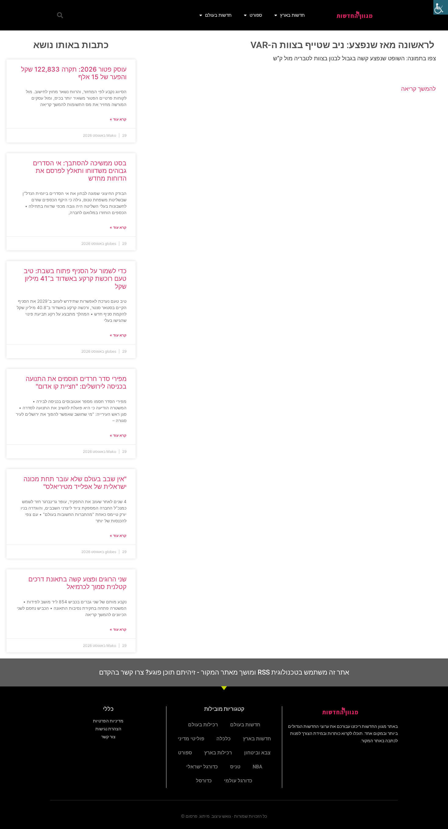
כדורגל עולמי (238, 781)
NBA (257, 767)
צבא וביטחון (257, 753)
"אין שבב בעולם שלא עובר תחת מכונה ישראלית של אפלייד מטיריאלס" (74, 482)
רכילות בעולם (203, 725)
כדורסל (204, 781)
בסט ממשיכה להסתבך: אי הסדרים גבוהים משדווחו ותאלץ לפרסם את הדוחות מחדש (79, 170)
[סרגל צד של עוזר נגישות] (440, 7)
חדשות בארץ (292, 15)
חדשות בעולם (218, 15)
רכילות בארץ (218, 753)
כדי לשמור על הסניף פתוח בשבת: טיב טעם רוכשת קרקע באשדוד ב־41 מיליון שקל (75, 278)
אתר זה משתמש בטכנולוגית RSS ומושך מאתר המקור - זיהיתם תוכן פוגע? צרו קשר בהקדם (224, 672)
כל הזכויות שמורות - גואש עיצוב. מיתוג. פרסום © (224, 816)
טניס (235, 767)
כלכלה (223, 739)
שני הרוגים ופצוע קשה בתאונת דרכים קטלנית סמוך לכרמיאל (77, 583)
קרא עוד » (118, 119)
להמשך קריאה (418, 88)
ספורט (256, 15)
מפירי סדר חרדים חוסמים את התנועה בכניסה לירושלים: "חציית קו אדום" (76, 382)
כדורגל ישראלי (202, 767)
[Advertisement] (291, 146)
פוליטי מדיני (191, 739)
